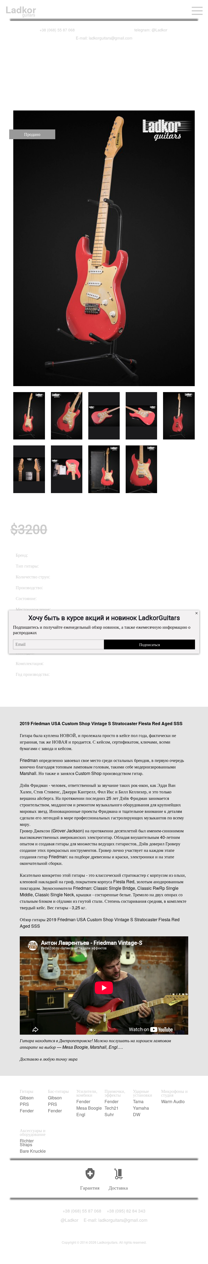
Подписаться (149, 644)
